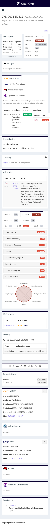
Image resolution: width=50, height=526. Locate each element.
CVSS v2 (28, 220)
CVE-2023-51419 (12, 16)
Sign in (5, 162)
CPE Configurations (17, 84)
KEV (7, 226)
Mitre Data (13, 78)
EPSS (22, 226)
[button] (3, 10)
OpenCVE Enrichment (16, 95)
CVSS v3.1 (31, 214)
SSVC (38, 226)
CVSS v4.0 (10, 214)
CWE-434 (12, 505)
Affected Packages (15, 90)
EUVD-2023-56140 (15, 186)
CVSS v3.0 (10, 220)
